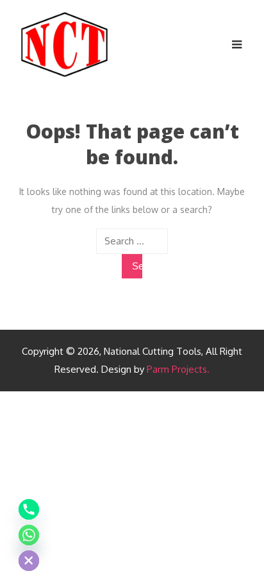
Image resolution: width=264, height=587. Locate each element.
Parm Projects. (178, 369)
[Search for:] (132, 241)
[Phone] (29, 509)
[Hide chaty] (29, 560)
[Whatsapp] (29, 535)
